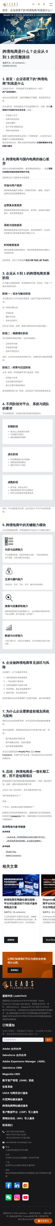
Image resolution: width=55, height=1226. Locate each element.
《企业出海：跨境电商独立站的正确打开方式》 (26, 837)
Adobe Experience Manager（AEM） (24, 1061)
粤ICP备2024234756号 (27, 1219)
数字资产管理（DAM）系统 (18, 1080)
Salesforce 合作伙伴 (14, 1055)
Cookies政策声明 (30, 1216)
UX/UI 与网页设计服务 (15, 1093)
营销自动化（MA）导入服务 (18, 1118)
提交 (49, 1040)
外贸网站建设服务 (12, 1099)
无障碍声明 (44, 1216)
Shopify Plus (11, 852)
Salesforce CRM (12, 1067)
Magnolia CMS (11, 1074)
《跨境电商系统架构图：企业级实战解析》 (24, 841)
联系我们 (15, 970)
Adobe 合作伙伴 (11, 1048)
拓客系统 (7, 1086)
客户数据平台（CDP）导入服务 (20, 1112)
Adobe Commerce (13, 855)
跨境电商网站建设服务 (15, 1105)
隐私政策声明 (15, 1216)
